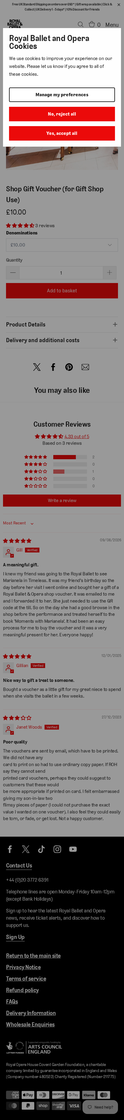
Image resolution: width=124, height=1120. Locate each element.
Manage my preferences (62, 94)
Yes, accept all (61, 133)
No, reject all (62, 114)
